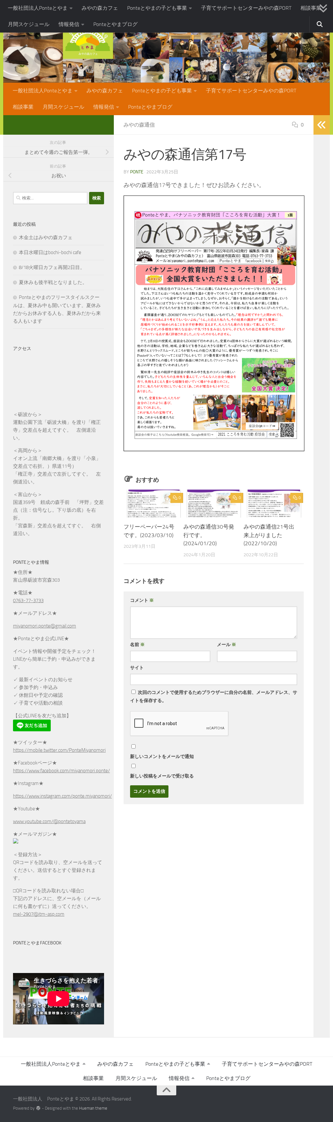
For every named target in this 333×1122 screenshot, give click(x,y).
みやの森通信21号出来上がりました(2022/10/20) (269, 535)
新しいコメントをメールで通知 (162, 756)
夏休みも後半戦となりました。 (53, 282)
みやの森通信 (139, 125)
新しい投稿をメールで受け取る (162, 776)
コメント (142, 600)
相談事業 (310, 8)
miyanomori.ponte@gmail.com (44, 626)
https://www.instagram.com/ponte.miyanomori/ (62, 796)
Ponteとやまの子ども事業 (157, 8)
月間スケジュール (28, 24)
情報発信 (69, 24)
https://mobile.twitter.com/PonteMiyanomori (59, 750)
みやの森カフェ (100, 8)
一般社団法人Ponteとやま (38, 8)
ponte (136, 172)
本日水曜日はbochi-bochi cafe (50, 252)
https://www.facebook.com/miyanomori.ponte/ (61, 771)
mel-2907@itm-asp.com (38, 914)
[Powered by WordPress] (38, 1108)
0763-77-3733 (28, 600)
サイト (137, 667)
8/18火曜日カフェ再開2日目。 (52, 267)
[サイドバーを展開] (321, 125)
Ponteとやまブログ (115, 24)
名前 (137, 644)
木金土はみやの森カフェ (46, 237)
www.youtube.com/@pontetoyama (49, 821)
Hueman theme (93, 1108)
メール (226, 644)
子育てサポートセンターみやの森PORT (246, 8)
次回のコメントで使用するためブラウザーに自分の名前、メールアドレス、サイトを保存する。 (213, 696)
